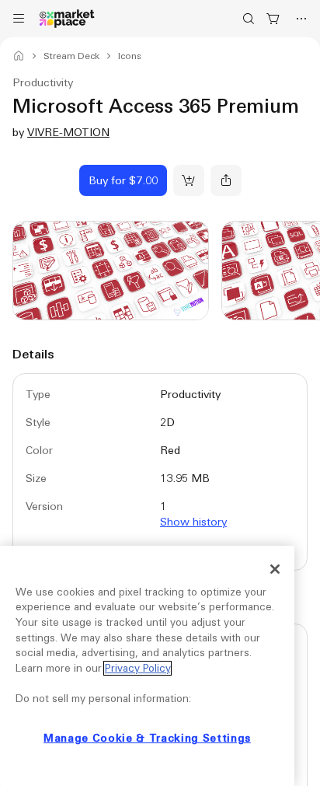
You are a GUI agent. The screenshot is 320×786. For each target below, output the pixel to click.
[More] (301, 18)
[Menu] (18, 18)
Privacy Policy (137, 668)
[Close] (275, 569)
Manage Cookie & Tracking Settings (147, 738)
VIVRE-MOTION (68, 132)
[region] (147, 666)
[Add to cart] (188, 180)
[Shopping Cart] (273, 18)
